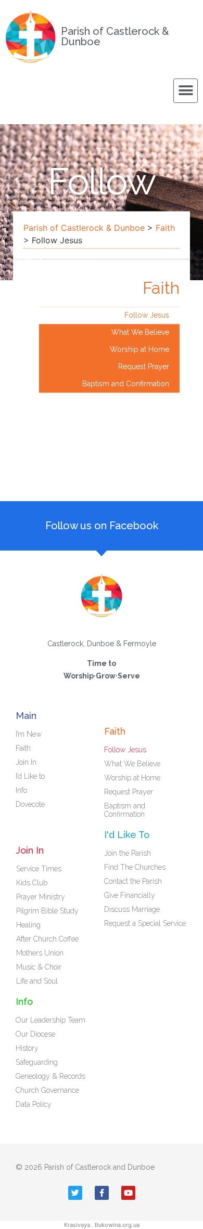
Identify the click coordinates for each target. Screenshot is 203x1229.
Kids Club (31, 883)
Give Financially (129, 895)
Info (21, 790)
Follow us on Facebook (101, 525)
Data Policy (34, 1104)
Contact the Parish (133, 881)
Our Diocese (35, 1034)
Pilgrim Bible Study (47, 911)
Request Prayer (143, 366)
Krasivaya (77, 1224)
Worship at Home (139, 349)
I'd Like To (126, 834)
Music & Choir (38, 967)
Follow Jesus (146, 315)
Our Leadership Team (50, 1020)
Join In (26, 762)
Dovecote (30, 804)
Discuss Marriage (132, 909)
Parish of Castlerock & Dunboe (115, 36)
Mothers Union (40, 953)
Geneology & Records (50, 1076)
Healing (28, 925)
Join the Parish (127, 853)
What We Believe (140, 332)
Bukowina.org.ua (117, 1224)
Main (26, 715)
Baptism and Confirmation (125, 384)
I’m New (29, 734)
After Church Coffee (47, 939)
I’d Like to (30, 776)
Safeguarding (37, 1062)
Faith (165, 228)
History (27, 1048)
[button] (185, 91)
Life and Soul (37, 981)
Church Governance (47, 1090)
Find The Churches (135, 867)
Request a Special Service (145, 923)
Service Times (38, 869)
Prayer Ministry (40, 897)
